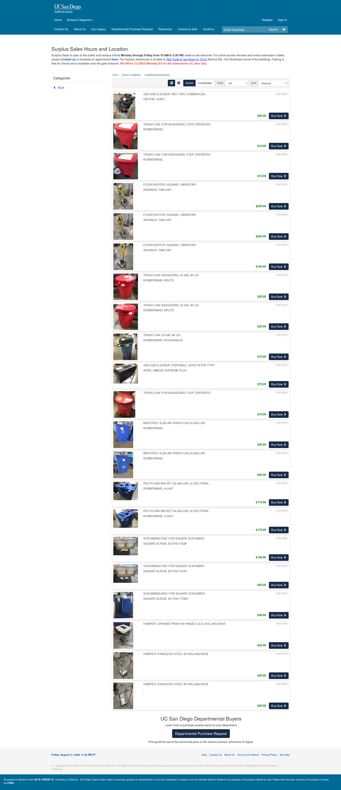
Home (58, 20)
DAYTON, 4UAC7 (154, 99)
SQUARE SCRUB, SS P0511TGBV (165, 599)
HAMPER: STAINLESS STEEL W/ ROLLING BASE (176, 654)
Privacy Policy (269, 754)
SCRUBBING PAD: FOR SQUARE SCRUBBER (173, 538)
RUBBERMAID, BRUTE (158, 280)
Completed (205, 83)
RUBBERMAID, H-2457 (158, 488)
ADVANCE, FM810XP (157, 190)
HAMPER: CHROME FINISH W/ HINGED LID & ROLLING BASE (184, 624)
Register (267, 20)
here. (115, 59)
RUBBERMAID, (153, 129)
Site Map (284, 754)
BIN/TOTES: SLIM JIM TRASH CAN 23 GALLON (174, 423)
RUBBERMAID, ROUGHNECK (163, 340)
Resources (165, 29)
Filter (220, 83)
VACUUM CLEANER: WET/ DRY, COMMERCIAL (174, 94)
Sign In (282, 20)
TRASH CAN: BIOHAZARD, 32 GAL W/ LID (171, 275)
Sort (253, 83)
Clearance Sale (187, 29)
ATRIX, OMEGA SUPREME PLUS (165, 370)
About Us (80, 29)
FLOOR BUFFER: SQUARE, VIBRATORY (169, 184)
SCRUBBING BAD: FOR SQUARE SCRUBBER (174, 593)
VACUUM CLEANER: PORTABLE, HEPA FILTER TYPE (179, 365)
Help (204, 754)
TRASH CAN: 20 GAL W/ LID (161, 335)
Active (189, 83)
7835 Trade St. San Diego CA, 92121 (186, 59)
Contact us (68, 59)
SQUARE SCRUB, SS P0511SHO (165, 571)
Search (273, 29)
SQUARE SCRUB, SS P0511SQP (165, 543)
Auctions (208, 29)
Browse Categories (79, 20)
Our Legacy (98, 29)
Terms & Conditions (248, 754)
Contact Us (61, 29)
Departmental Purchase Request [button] (201, 733)
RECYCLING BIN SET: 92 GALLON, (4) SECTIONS (176, 483)
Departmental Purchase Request (132, 29)
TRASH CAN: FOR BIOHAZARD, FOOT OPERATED (177, 124)
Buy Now (277, 116)
